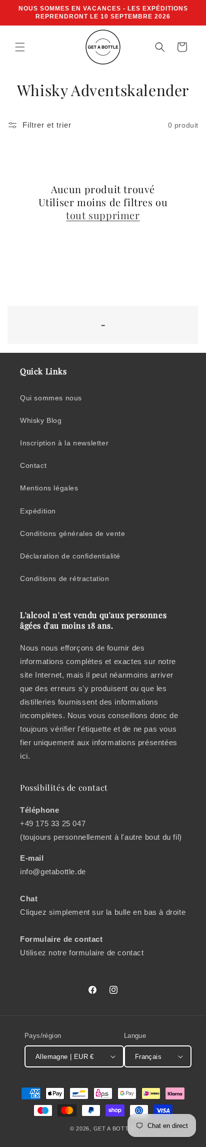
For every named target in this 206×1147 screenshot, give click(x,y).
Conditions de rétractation (65, 579)
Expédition (38, 511)
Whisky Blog (41, 420)
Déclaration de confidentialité (70, 556)
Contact (33, 465)
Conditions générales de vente (72, 533)
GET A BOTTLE (115, 1128)
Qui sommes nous (51, 398)
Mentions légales (49, 488)
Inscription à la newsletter (64, 443)
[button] (20, 47)
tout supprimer (103, 215)
